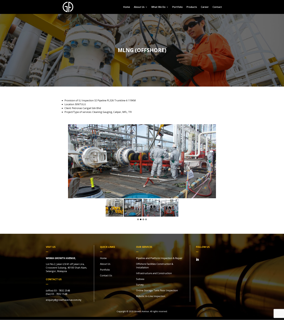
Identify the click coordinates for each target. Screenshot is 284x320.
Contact (217, 7)
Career (205, 7)
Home (126, 7)
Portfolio (177, 7)
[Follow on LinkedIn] (197, 259)
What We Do (158, 7)
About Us (139, 7)
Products (192, 7)
